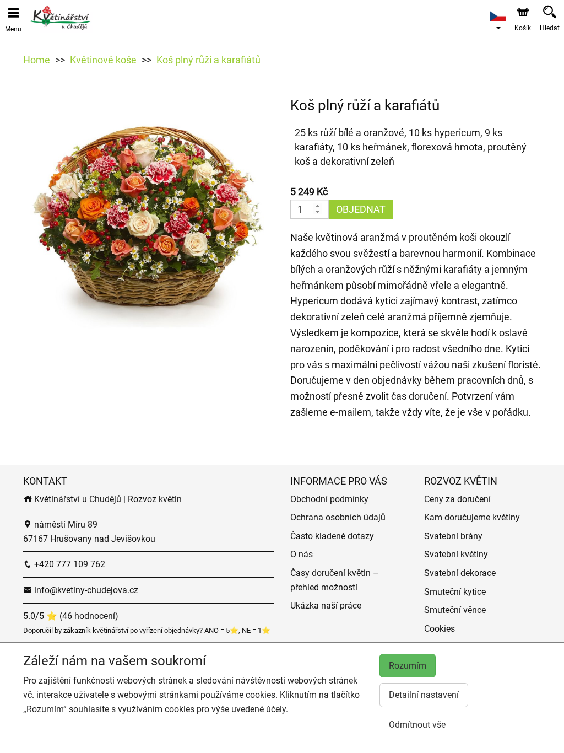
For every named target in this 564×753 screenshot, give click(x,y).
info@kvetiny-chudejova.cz (85, 590)
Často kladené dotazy (332, 536)
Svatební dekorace (460, 573)
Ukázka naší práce (325, 605)
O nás (301, 554)
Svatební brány (453, 536)
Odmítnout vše (417, 724)
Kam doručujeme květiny (472, 517)
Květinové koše (103, 60)
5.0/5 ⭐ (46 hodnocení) (70, 616)
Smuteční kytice (455, 592)
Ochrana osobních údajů (338, 517)
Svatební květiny (456, 554)
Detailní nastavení (424, 695)
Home (36, 60)
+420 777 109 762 (68, 564)
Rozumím (407, 665)
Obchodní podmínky (329, 499)
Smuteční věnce (455, 610)
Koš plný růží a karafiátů (208, 60)
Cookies (439, 628)
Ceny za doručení (457, 499)
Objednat (361, 209)
